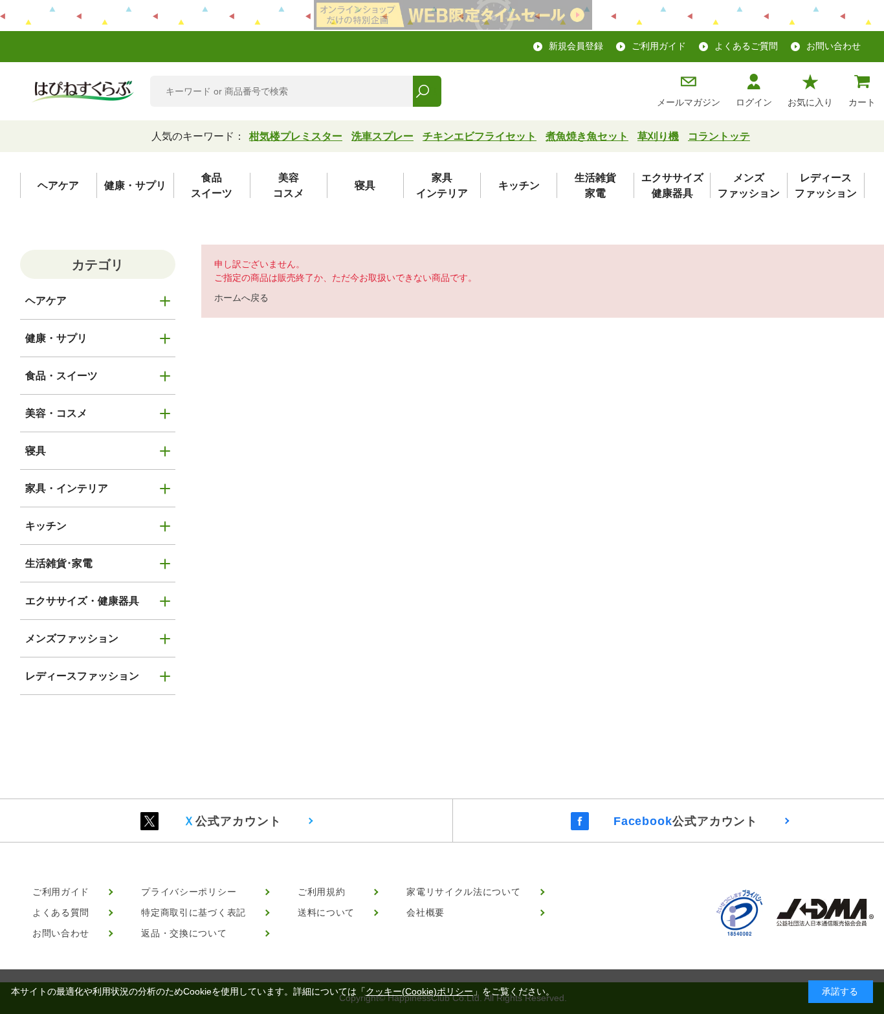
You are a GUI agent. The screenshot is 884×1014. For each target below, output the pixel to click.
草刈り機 (658, 136)
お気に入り (810, 102)
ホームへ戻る (241, 297)
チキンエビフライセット (479, 136)
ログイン (754, 102)
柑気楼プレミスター (295, 136)
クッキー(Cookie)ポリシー (419, 991)
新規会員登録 (576, 46)
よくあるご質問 (746, 46)
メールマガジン (688, 102)
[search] (427, 91)
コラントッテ (719, 136)
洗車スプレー (382, 136)
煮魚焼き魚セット (587, 136)
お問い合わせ (833, 46)
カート (862, 102)
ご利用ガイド (659, 46)
